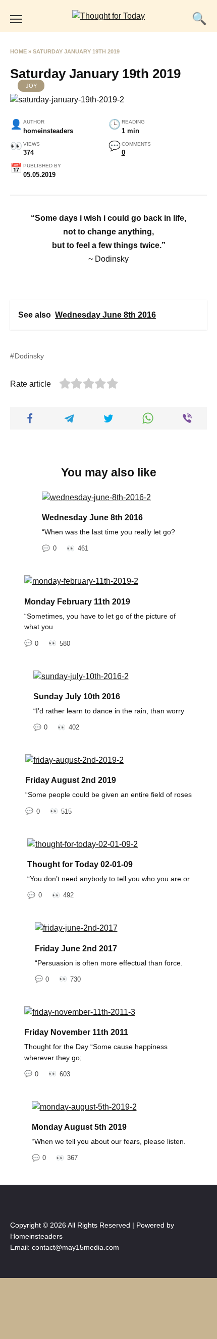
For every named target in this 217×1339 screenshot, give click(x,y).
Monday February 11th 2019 (77, 601)
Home (18, 51)
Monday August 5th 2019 (79, 1127)
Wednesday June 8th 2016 (92, 517)
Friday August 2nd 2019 (70, 780)
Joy (31, 86)
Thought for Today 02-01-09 (80, 864)
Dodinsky (29, 356)
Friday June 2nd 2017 (76, 948)
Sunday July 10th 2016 (76, 696)
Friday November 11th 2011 (76, 1032)
